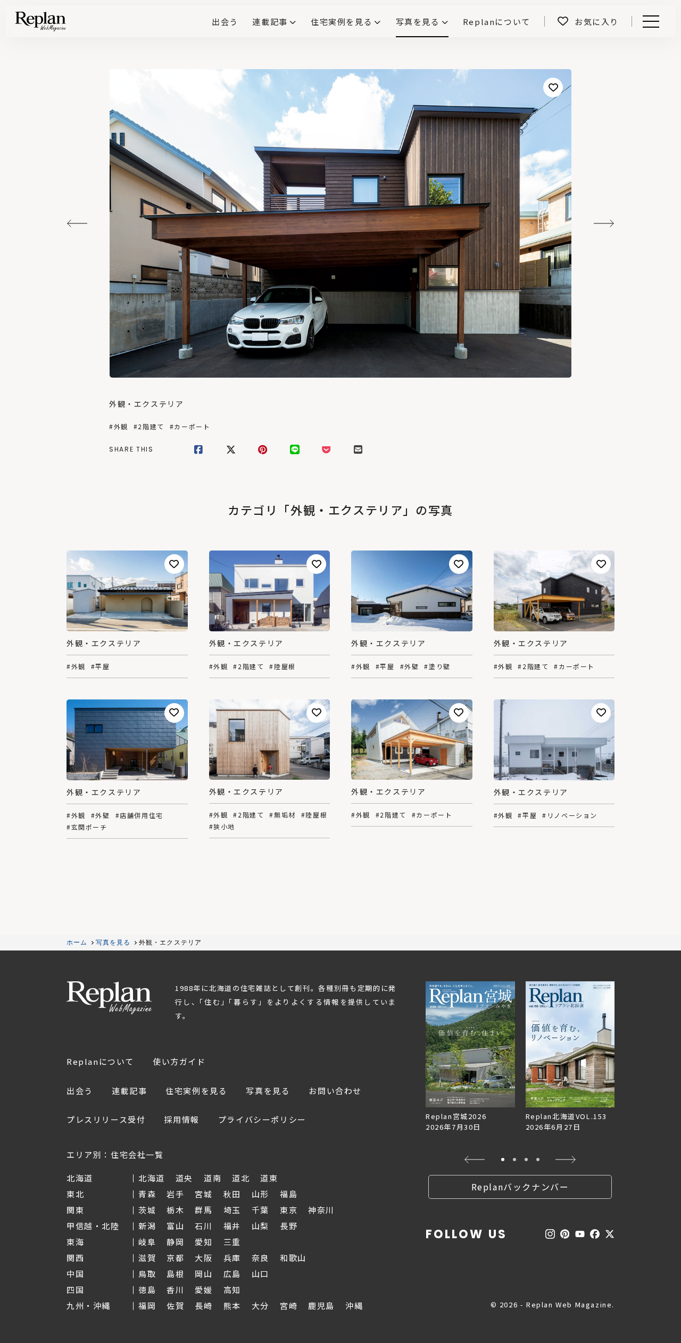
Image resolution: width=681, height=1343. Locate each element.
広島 (232, 1274)
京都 (175, 1258)
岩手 (175, 1194)
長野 (288, 1226)
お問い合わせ (335, 1090)
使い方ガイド (179, 1061)
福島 (288, 1194)
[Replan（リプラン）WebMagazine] (40, 21)
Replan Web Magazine (109, 997)
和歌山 (293, 1258)
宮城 (203, 1194)
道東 (269, 1178)
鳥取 (147, 1274)
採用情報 (181, 1119)
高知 (232, 1290)
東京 (288, 1210)
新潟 (147, 1226)
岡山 (203, 1274)
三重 (232, 1242)
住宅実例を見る (341, 21)
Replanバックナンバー (520, 1186)
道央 (184, 1178)
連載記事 (269, 21)
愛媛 (203, 1290)
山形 (260, 1194)
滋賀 (147, 1258)
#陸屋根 (282, 666)
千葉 (260, 1210)
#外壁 (409, 666)
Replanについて (100, 1061)
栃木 (175, 1210)
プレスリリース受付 (106, 1119)
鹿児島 (321, 1305)
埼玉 (232, 1210)
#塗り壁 (437, 666)
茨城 (147, 1210)
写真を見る (418, 21)
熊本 (232, 1305)
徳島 (147, 1290)
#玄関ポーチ (87, 827)
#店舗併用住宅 (139, 815)
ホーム (77, 942)
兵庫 (232, 1258)
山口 (260, 1274)
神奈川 (321, 1210)
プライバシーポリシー (262, 1119)
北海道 (151, 1178)
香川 (175, 1290)
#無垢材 (282, 815)
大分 (260, 1305)
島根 (175, 1274)
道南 (212, 1178)
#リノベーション (569, 815)
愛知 (203, 1242)
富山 (175, 1226)
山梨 (260, 1226)
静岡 (175, 1242)
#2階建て (149, 426)
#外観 (118, 426)
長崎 (203, 1305)
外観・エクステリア (146, 403)
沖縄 (354, 1305)
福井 (232, 1226)
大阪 (203, 1258)
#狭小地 (222, 826)
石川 (203, 1226)
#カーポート (190, 426)
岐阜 (147, 1242)
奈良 (260, 1258)
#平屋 (100, 666)
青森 (147, 1194)
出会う (80, 1090)
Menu (657, 21)
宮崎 (288, 1305)
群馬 (203, 1210)
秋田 (232, 1194)
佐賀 (175, 1305)
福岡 (147, 1305)
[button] (474, 1159)
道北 (241, 1178)
